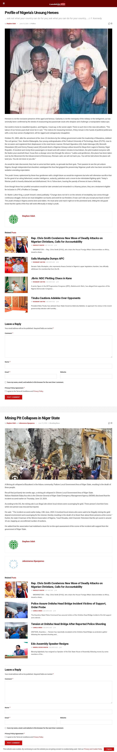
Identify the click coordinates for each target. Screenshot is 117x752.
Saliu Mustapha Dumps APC (47, 258)
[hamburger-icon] (3, 3)
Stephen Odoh (11, 23)
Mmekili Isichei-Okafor (40, 647)
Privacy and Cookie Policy (93, 749)
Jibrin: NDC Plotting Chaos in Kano (51, 278)
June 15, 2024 (23, 23)
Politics (33, 23)
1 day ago (50, 245)
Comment (9, 333)
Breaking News (55, 423)
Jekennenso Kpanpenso (27, 423)
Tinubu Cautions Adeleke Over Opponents (55, 298)
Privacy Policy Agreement (15, 388)
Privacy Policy (38, 391)
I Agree (109, 749)
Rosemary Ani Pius (39, 262)
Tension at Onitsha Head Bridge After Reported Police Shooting (68, 624)
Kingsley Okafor (38, 245)
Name (8, 362)
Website (63, 372)
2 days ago (51, 262)
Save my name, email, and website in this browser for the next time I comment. (35, 382)
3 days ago (48, 611)
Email (7, 372)
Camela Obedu (37, 611)
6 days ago (54, 647)
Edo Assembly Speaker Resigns (50, 643)
